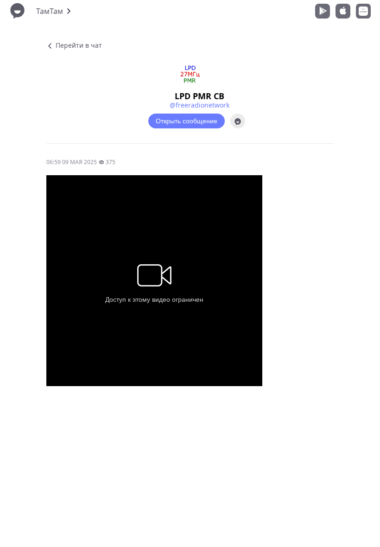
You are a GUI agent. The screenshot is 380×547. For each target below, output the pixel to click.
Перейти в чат (78, 45)
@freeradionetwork (199, 105)
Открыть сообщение (186, 121)
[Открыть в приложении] (237, 121)
